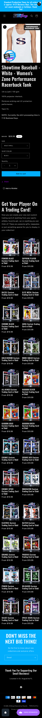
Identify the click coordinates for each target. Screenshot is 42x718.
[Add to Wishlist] (17, 240)
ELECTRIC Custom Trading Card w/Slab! (10, 524)
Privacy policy (15, 709)
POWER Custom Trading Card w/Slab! (10, 587)
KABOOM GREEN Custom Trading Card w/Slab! (30, 425)
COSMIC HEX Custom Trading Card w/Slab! (30, 458)
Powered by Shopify (21, 706)
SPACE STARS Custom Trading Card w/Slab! (30, 619)
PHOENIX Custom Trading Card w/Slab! (30, 556)
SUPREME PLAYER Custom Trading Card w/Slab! (30, 260)
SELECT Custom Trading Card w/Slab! (10, 619)
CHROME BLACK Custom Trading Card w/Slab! (10, 326)
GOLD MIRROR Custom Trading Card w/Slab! (10, 359)
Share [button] (6, 182)
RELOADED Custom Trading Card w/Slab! (30, 587)
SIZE (3, 141)
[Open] (5, 712)
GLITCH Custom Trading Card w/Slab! (30, 524)
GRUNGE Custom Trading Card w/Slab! (10, 556)
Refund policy (33, 706)
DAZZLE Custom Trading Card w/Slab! (10, 293)
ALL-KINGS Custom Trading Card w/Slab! (10, 390)
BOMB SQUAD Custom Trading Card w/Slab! (31, 359)
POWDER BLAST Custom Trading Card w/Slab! (10, 260)
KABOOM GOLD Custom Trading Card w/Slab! (10, 425)
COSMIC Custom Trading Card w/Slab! (10, 458)
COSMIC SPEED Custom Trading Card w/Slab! (10, 491)
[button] (4, 15)
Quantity (5, 161)
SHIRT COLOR (7, 151)
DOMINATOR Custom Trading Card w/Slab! (30, 490)
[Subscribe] (34, 657)
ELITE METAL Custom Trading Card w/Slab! (30, 293)
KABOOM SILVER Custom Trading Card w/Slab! (30, 391)
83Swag (11, 706)
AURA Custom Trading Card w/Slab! (31, 325)
